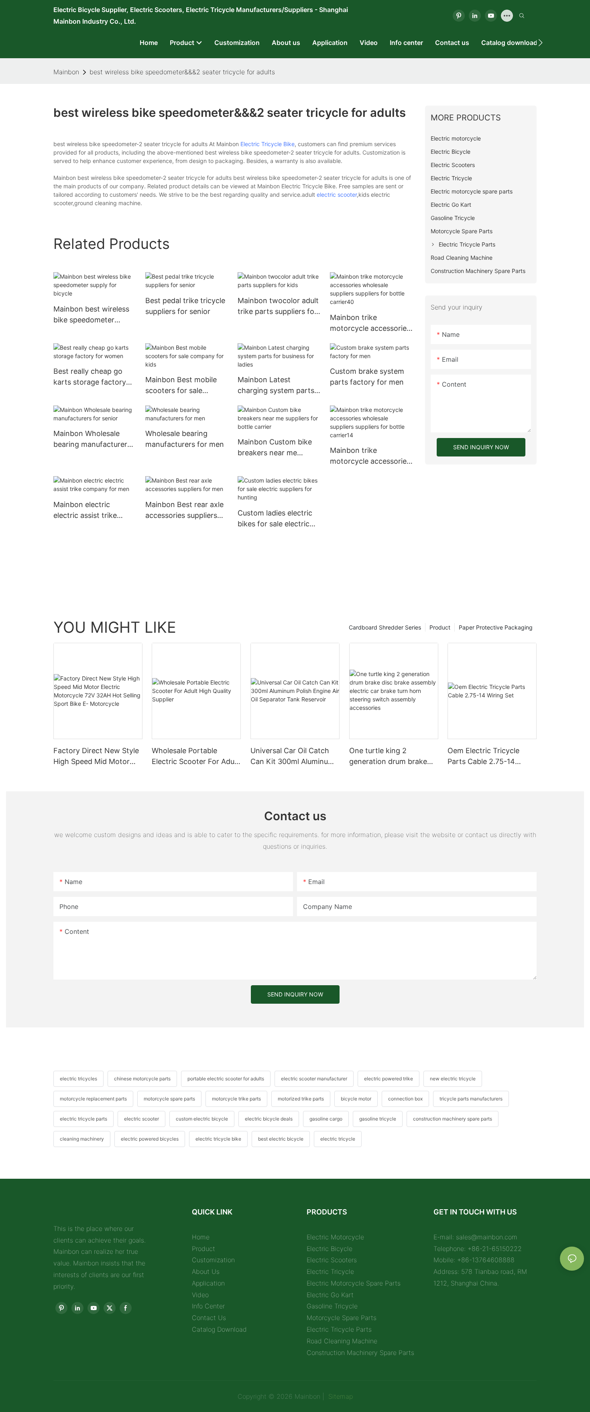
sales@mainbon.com (486, 1237)
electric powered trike (388, 1079)
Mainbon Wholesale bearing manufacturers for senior (92, 439)
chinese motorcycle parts (142, 1079)
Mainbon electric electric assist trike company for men (85, 510)
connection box (405, 1099)
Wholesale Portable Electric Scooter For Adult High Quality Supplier (195, 756)
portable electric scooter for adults (225, 1079)
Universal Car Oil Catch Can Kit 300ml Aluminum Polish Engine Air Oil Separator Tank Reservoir (293, 756)
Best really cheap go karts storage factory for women (89, 377)
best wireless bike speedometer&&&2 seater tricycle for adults (182, 72)
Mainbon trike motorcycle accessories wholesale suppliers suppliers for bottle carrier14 (370, 456)
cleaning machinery (82, 1139)
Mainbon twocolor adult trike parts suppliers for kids (278, 306)
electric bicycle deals (269, 1119)
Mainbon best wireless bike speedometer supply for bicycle (91, 315)
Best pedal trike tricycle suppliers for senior (185, 306)
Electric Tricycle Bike (267, 144)
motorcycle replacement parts (93, 1099)
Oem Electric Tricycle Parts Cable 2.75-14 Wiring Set (483, 756)
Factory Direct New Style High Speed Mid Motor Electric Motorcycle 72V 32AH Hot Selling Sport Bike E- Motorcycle (96, 756)
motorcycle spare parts (169, 1099)
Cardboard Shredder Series (385, 627)
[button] (540, 42)
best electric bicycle (280, 1139)
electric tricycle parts (83, 1119)
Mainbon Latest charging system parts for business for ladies (276, 385)
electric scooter (337, 194)
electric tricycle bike (218, 1139)
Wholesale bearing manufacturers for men (184, 438)
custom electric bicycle (202, 1119)
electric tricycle (337, 1139)
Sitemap (339, 1396)
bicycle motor (356, 1099)
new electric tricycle (453, 1079)
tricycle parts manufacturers (471, 1099)
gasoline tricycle (377, 1119)
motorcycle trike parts (236, 1099)
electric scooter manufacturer (314, 1079)
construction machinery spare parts (452, 1119)
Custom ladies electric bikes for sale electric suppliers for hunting (275, 519)
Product (439, 627)
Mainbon (66, 72)
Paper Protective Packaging (496, 627)
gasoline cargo (325, 1119)
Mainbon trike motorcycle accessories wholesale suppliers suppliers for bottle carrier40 (370, 323)
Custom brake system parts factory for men (367, 376)
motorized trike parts (301, 1099)
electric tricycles (78, 1079)
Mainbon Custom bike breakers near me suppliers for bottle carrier (275, 448)
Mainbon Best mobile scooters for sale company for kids (181, 385)
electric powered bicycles (150, 1139)
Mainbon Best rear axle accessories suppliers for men (184, 510)
